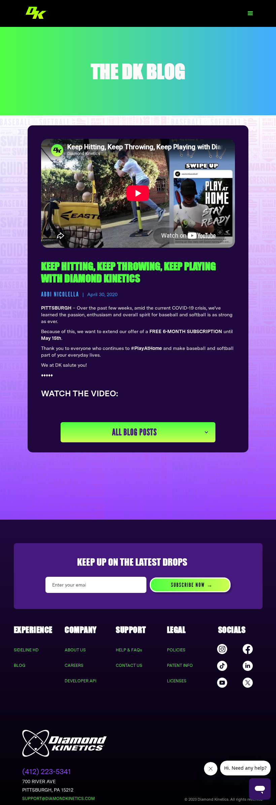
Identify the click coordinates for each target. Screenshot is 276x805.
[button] (250, 13)
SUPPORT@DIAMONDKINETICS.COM (58, 798)
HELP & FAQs (129, 650)
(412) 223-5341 (46, 771)
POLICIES (176, 650)
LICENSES (176, 681)
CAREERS (74, 665)
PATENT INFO (180, 665)
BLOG (19, 665)
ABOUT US (75, 650)
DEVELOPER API (80, 681)
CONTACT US (129, 665)
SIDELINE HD (26, 650)
